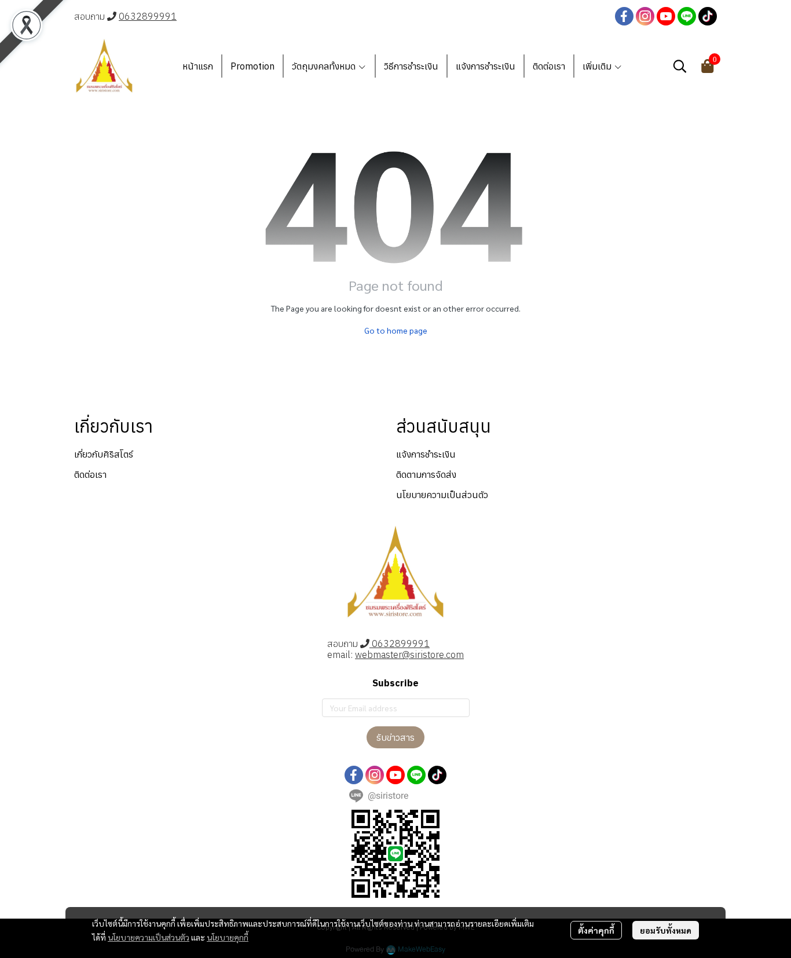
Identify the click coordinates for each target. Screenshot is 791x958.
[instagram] (645, 16)
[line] (687, 16)
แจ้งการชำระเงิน (426, 454)
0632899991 (148, 16)
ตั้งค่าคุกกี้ (596, 930)
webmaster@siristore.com (409, 654)
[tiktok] (707, 16)
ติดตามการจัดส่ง (426, 474)
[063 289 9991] (111, 16)
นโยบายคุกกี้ (227, 937)
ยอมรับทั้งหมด (665, 930)
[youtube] (666, 16)
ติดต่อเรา (90, 474)
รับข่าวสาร (395, 737)
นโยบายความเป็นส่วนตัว (148, 937)
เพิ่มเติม (598, 66)
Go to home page (395, 330)
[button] (680, 66)
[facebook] (624, 16)
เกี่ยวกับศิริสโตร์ (103, 454)
